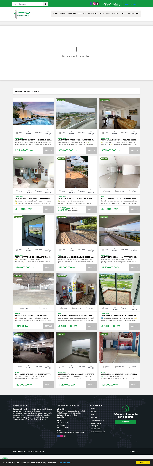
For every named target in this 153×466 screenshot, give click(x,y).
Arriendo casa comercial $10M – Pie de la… (76, 257)
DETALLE (48, 150)
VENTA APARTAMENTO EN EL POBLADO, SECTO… (119, 140)
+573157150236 (112, 5)
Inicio (55, 14)
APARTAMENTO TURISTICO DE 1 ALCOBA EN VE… (119, 315)
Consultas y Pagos (96, 14)
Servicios (82, 14)
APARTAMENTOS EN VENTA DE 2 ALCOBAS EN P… (33, 140)
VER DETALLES (33, 113)
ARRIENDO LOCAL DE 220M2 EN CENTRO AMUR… (119, 374)
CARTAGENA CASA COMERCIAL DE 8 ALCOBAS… (76, 315)
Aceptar (143, 462)
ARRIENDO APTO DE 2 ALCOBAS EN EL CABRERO (76, 374)
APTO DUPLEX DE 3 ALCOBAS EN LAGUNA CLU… (76, 198)
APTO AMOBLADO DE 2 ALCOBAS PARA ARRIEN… (33, 198)
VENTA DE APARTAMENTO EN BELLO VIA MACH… (33, 257)
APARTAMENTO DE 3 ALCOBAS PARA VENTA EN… (119, 257)
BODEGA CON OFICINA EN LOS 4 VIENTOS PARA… (33, 374)
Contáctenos (133, 14)
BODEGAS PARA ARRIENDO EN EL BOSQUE (31, 315)
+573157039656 (112, 3)
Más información (65, 462)
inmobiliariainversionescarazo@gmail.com (71, 432)
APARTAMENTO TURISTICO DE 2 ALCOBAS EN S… (76, 140)
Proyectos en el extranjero (116, 14)
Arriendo (72, 14)
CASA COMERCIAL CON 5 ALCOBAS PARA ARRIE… (119, 198)
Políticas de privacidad (98, 432)
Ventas (63, 14)
